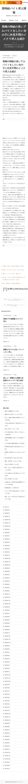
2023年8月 (7, 610)
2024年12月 (7, 558)
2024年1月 (7, 594)
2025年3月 (7, 548)
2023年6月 (7, 616)
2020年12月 (7, 713)
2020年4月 (7, 739)
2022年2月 (7, 668)
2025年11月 (7, 523)
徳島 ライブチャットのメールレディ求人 (13, 270)
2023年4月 (7, 623)
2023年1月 (7, 632)
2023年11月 (7, 600)
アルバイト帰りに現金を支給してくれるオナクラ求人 (15, 492)
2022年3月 (7, 665)
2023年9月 (7, 607)
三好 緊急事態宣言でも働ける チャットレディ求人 (14, 305)
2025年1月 (7, 555)
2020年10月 (7, 720)
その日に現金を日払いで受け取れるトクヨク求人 (15, 424)
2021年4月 (7, 700)
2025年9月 (7, 529)
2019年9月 (7, 762)
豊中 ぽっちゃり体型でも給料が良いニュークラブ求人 (15, 469)
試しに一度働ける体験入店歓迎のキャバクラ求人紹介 (15, 419)
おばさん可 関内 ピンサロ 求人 (12, 464)
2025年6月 (7, 539)
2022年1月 (7, 671)
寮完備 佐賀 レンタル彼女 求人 (12, 487)
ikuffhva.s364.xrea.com (8, 57)
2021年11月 (7, 678)
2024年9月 (7, 568)
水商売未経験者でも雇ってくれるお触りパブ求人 (15, 439)
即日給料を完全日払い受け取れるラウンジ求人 (15, 448)
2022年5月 (7, 658)
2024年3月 (7, 587)
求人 (14, 55)
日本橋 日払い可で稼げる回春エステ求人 (13, 266)
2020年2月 (7, 746)
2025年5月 (7, 542)
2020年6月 (7, 733)
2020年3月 (7, 742)
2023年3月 (7, 626)
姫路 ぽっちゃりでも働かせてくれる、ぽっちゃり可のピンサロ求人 (14, 300)
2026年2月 (7, 513)
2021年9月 (7, 684)
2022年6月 (7, 655)
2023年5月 (7, 620)
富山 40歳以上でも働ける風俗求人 (12, 283)
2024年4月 (7, 584)
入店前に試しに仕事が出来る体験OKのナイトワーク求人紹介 (15, 483)
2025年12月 (7, 519)
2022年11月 (7, 639)
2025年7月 (7, 535)
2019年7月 (7, 768)
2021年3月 (7, 704)
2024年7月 (7, 574)
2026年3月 (7, 510)
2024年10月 (7, 565)
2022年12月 (7, 636)
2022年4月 (7, 662)
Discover (5, 341)
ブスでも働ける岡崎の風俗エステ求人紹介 (15, 443)
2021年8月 (7, 687)
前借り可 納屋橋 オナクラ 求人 (12, 411)
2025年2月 (7, 552)
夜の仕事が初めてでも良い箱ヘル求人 (13, 457)
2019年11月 (7, 755)
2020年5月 (7, 736)
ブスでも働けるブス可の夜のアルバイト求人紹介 (15, 474)
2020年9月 (7, 723)
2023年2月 (7, 629)
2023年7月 (7, 613)
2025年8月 (7, 532)
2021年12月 (7, 674)
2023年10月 (7, 603)
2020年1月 (7, 749)
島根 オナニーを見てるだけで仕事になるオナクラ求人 (15, 498)
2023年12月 (7, 597)
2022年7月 (7, 652)
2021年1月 (7, 710)
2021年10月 (7, 681)
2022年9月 (7, 645)
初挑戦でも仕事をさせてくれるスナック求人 (15, 453)
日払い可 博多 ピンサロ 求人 (11, 478)
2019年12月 (7, 752)
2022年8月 (7, 649)
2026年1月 (7, 516)
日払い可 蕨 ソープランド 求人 (12, 428)
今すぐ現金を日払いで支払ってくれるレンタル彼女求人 (15, 433)
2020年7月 (7, 729)
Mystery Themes (19, 781)
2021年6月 (7, 694)
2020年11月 (7, 717)
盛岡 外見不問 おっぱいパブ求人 (13, 461)
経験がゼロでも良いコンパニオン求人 (13, 414)
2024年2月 (7, 590)
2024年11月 (7, 561)
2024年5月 (7, 581)
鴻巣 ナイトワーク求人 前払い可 (12, 273)
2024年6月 (7, 577)
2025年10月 (7, 526)
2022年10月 (7, 642)
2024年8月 (7, 571)
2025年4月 (7, 545)
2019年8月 (7, 765)
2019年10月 (7, 759)
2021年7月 (7, 691)
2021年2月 (7, 707)
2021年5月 (7, 697)
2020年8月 (7, 726)
